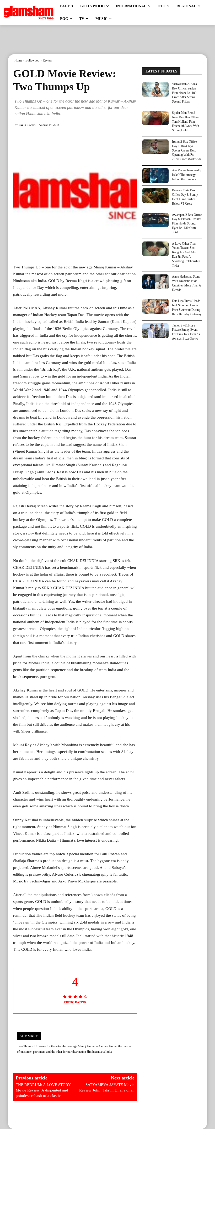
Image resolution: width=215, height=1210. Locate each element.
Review (47, 60)
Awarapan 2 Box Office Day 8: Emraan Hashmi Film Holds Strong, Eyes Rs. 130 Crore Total (187, 223)
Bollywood (32, 60)
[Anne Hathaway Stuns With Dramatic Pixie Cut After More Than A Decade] (155, 281)
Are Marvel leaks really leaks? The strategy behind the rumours (186, 174)
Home (18, 60)
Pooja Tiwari (27, 124)
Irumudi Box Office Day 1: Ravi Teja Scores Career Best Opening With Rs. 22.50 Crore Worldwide (186, 150)
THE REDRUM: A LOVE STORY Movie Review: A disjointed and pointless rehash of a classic (43, 1090)
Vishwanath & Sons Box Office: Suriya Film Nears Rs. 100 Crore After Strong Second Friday (184, 92)
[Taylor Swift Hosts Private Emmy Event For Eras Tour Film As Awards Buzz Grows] (155, 330)
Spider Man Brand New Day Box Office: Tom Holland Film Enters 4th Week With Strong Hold (186, 121)
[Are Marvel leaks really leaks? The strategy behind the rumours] (155, 175)
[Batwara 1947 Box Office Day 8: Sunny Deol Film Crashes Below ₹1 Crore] (155, 195)
